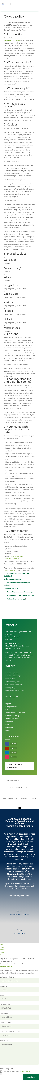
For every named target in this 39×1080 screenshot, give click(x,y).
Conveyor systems (11, 673)
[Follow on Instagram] (7, 757)
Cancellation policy (12, 716)
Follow (13, 744)
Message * (4, 1041)
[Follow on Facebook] (7, 744)
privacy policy (25, 1071)
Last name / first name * (9, 977)
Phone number (5, 1022)
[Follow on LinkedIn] (7, 752)
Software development (13, 685)
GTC (6, 710)
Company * (4, 986)
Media (7, 731)
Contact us (9, 728)
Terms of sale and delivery (15, 713)
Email (19, 911)
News (7, 725)
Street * (3, 995)
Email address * (6, 1013)
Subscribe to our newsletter (14, 766)
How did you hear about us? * (11, 1031)
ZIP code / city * (5, 1004)
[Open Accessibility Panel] (1, 1073)
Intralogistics (10, 679)
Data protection (11, 707)
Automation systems (12, 682)
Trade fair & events (12, 719)
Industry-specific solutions (14, 691)
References (9, 722)
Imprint (8, 704)
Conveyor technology (12, 676)
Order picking (10, 688)
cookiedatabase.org (11, 570)
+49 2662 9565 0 (6, 966)
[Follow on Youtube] (7, 748)
